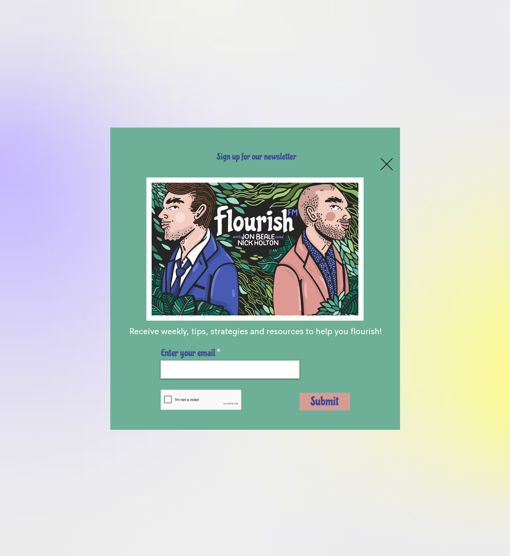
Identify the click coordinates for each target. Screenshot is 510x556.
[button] (387, 164)
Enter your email (188, 353)
